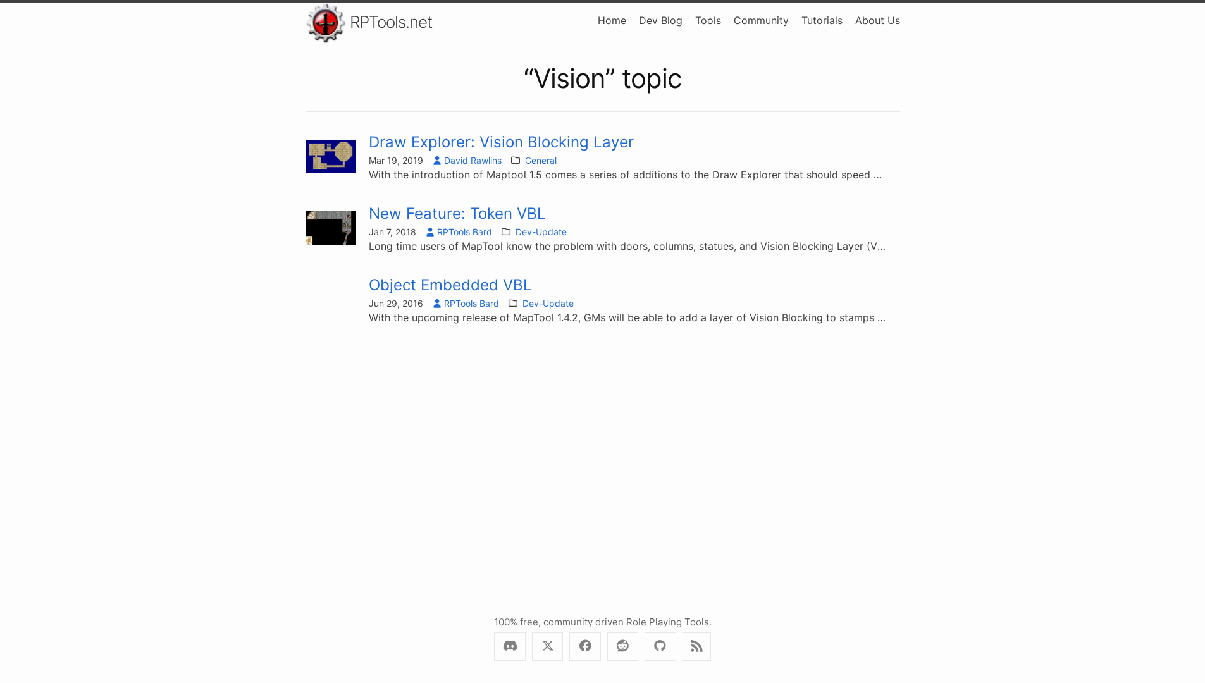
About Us (877, 20)
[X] (547, 646)
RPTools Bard (464, 231)
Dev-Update (541, 231)
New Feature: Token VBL (457, 213)
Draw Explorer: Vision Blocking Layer (501, 142)
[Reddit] (622, 646)
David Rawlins (473, 160)
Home (612, 20)
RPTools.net (389, 22)
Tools (708, 20)
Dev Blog (661, 20)
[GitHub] (660, 646)
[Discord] (509, 646)
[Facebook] (584, 646)
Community (761, 20)
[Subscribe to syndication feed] (697, 646)
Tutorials (822, 20)
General (541, 160)
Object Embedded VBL (450, 285)
